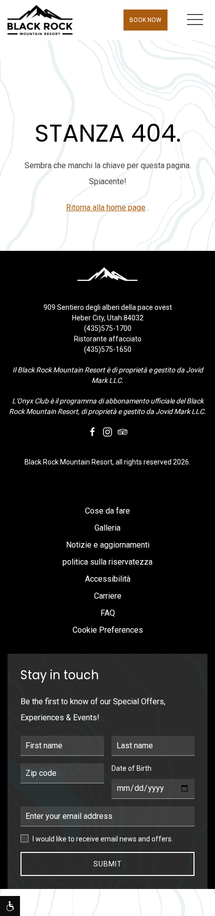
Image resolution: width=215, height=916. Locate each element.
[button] (195, 20)
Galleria (107, 528)
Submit (108, 864)
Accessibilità (107, 579)
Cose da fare (107, 511)
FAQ (107, 613)
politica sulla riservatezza (107, 562)
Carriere (108, 596)
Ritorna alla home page (106, 207)
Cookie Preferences (107, 630)
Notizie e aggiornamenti (108, 545)
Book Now (146, 20)
